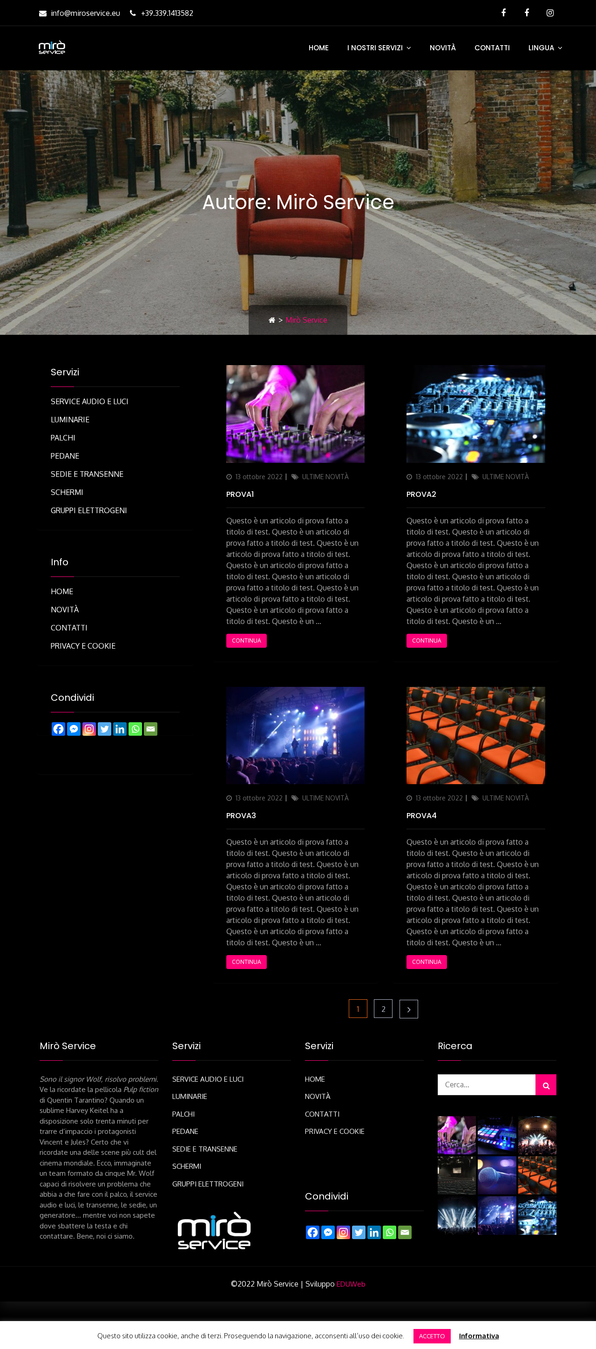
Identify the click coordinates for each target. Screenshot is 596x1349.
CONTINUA (246, 640)
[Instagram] (89, 729)
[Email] (150, 729)
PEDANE (65, 456)
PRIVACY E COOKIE (83, 646)
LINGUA (541, 48)
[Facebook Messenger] (74, 729)
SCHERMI (67, 492)
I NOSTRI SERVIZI (375, 48)
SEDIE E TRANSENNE (87, 474)
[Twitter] (104, 729)
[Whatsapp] (135, 729)
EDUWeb (351, 1284)
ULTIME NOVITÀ (325, 477)
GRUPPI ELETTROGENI (89, 510)
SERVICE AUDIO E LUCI (90, 401)
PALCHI (63, 437)
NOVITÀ (443, 48)
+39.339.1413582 (167, 13)
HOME (319, 48)
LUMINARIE (70, 419)
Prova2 (421, 494)
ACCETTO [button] (432, 1336)
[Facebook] (58, 729)
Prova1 (240, 494)
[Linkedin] (120, 729)
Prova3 (241, 815)
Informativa (479, 1335)
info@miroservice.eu (85, 13)
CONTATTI (492, 48)
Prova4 (421, 815)
